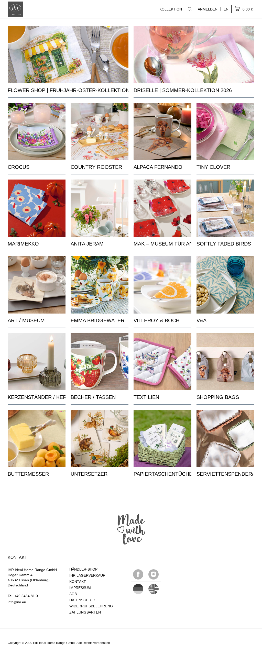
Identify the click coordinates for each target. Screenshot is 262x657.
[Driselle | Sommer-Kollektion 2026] (194, 54)
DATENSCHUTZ (82, 600)
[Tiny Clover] (225, 131)
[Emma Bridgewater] (99, 285)
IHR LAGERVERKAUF (87, 575)
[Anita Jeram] (99, 208)
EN (226, 9)
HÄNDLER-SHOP (83, 569)
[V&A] (225, 285)
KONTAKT (77, 582)
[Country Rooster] (99, 131)
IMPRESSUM (80, 588)
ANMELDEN (207, 9)
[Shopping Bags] (225, 361)
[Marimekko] (37, 208)
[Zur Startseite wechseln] (15, 9)
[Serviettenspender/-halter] (225, 438)
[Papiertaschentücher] (162, 438)
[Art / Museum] (37, 285)
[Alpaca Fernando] (162, 131)
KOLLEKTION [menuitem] (169, 9)
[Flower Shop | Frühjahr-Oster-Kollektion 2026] (68, 54)
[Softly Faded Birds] (225, 208)
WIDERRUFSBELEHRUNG (91, 606)
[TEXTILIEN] (162, 361)
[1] (153, 589)
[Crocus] (37, 131)
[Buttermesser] (37, 438)
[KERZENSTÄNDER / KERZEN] (37, 361)
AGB (73, 594)
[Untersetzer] (99, 438)
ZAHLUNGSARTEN (85, 612)
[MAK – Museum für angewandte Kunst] (162, 208)
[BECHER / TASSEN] (99, 361)
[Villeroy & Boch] (162, 285)
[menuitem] (190, 9)
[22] (138, 589)
